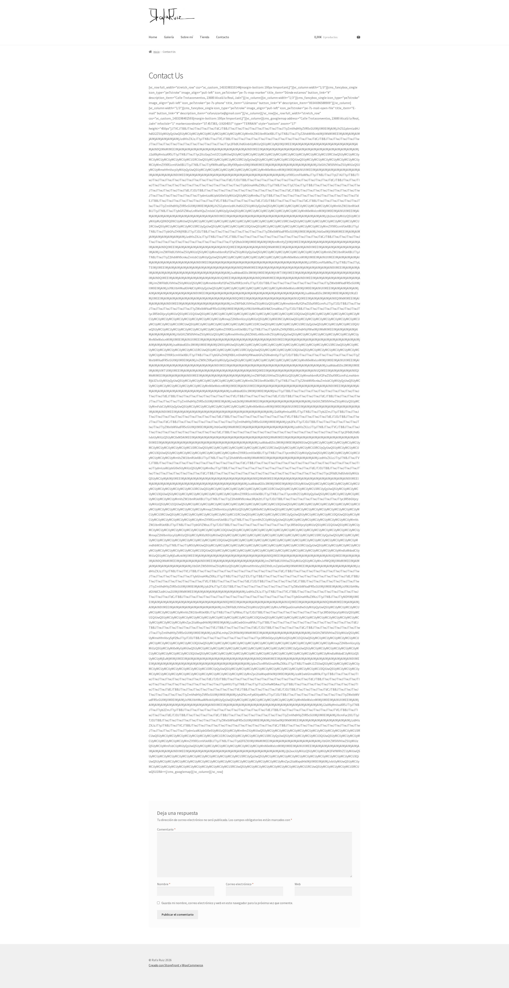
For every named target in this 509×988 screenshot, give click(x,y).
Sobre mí (187, 37)
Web (298, 884)
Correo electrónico (240, 884)
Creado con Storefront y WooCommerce (176, 965)
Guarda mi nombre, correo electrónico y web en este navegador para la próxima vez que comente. (227, 903)
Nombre (163, 884)
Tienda (204, 37)
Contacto (222, 37)
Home (153, 37)
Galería (169, 37)
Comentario (166, 829)
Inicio (156, 51)
